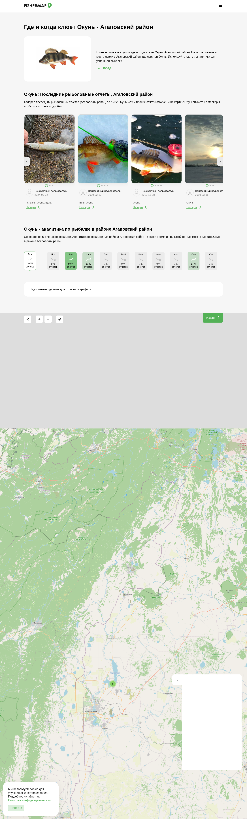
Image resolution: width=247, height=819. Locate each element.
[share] (27, 319)
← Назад (104, 68)
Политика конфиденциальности (29, 800)
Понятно (16, 807)
